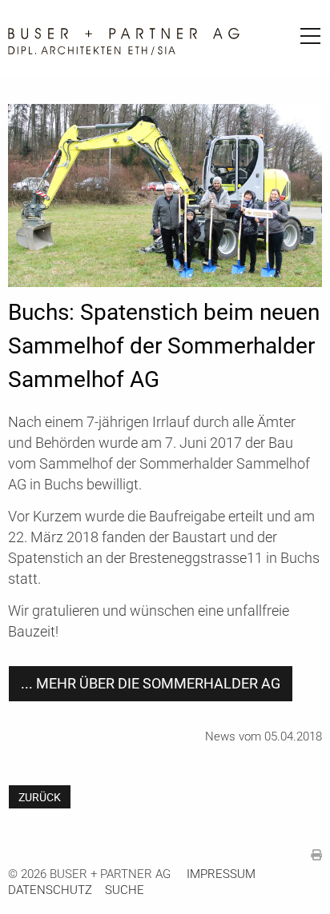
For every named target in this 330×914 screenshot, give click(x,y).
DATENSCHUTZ (50, 890)
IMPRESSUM (221, 874)
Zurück (39, 797)
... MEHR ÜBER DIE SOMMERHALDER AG (150, 684)
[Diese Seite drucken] (316, 855)
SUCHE (124, 890)
